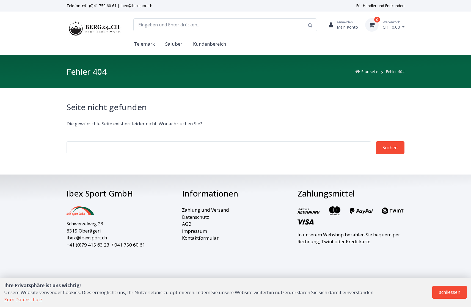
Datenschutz (195, 217)
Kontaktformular (200, 238)
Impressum (194, 231)
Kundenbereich (209, 44)
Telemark (144, 44)
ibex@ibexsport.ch (136, 5)
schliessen (449, 292)
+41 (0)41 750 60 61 (99, 5)
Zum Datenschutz (23, 299)
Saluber (173, 44)
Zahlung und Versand (205, 210)
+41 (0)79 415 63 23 (88, 245)
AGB (186, 224)
